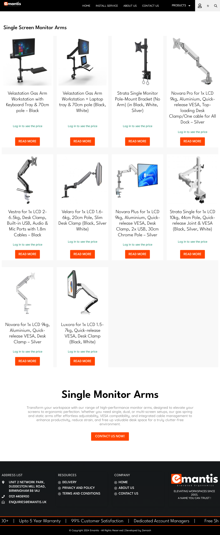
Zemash (146, 530)
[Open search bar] (215, 5)
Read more (27, 141)
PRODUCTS (179, 5)
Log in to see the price (27, 126)
